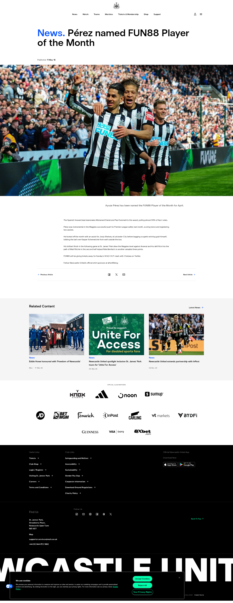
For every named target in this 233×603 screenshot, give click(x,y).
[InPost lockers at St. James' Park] (110, 415)
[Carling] (135, 415)
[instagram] (90, 514)
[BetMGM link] (61, 415)
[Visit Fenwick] (86, 415)
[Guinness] (90, 432)
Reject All (142, 585)
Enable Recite (199, 595)
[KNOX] (77, 394)
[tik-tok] (77, 514)
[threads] (104, 514)
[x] (116, 274)
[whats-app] (124, 274)
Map (31, 534)
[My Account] (195, 14)
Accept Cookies (142, 578)
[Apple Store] (170, 465)
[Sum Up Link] (154, 394)
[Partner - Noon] (127, 394)
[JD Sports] (40, 415)
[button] (9, 586)
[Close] (179, 577)
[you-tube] (83, 514)
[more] (201, 14)
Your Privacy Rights (142, 592)
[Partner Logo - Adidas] (102, 394)
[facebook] (109, 274)
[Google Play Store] (187, 465)
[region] (97, 585)
